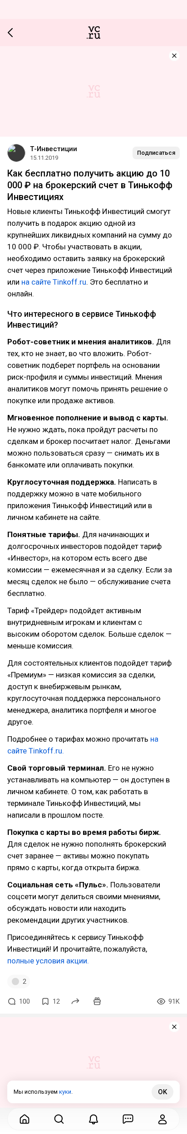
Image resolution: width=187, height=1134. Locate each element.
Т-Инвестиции (53, 149)
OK (162, 1092)
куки (65, 1091)
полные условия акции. (48, 960)
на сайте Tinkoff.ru (53, 281)
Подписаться (156, 152)
